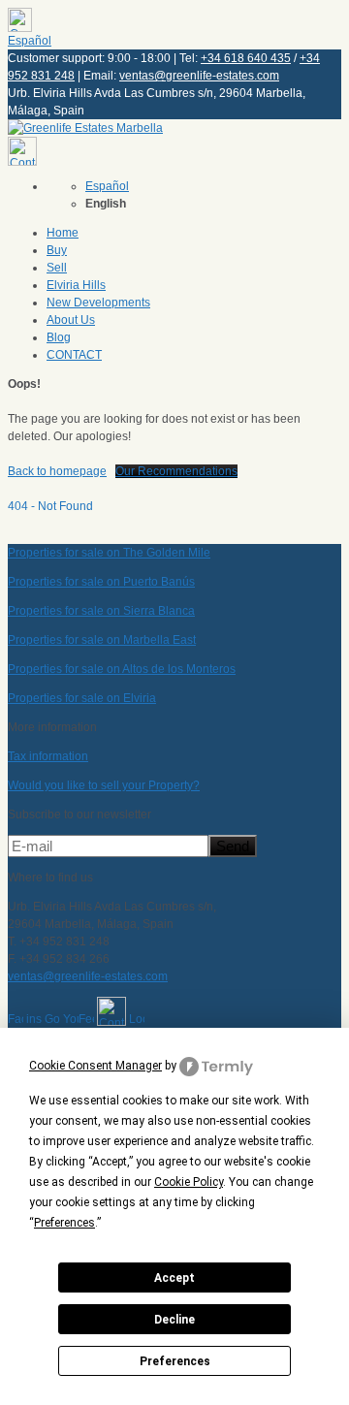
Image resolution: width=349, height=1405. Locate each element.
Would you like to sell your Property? (104, 785)
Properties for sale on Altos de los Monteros (122, 669)
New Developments (98, 302)
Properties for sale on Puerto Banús (101, 582)
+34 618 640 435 (246, 58)
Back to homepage (57, 471)
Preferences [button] (64, 1222)
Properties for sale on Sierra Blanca (101, 611)
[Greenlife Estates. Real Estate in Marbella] (85, 128)
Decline (174, 1319)
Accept (174, 1278)
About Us (71, 320)
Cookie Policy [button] (188, 1182)
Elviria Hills (76, 285)
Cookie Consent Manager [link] (95, 1065)
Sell (57, 267)
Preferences (175, 1361)
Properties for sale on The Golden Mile (109, 552)
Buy (57, 250)
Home (63, 232)
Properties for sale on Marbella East (102, 640)
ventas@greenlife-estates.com (199, 75)
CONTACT (74, 355)
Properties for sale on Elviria (82, 698)
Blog (59, 337)
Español (29, 41)
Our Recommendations (176, 471)
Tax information (48, 756)
